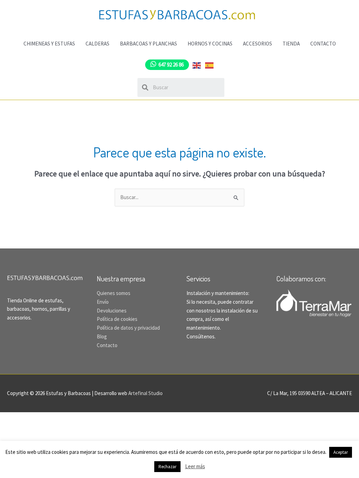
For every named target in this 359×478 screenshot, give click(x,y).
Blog (102, 336)
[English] (197, 64)
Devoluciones (112, 310)
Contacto (107, 345)
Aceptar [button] (340, 452)
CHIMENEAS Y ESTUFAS (49, 43)
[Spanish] (209, 64)
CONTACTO (323, 43)
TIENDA (291, 43)
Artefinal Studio (145, 393)
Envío (103, 301)
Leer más (195, 466)
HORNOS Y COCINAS (210, 43)
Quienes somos (113, 293)
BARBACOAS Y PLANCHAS (148, 43)
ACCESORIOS (257, 43)
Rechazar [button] (167, 467)
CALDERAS (97, 43)
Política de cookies (117, 319)
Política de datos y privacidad (128, 327)
